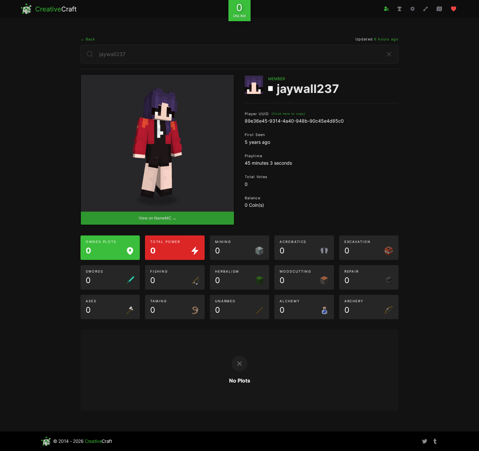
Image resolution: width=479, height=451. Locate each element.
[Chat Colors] (425, 9)
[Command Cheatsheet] (412, 9)
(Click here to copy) (288, 113)
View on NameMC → (157, 218)
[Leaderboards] (399, 9)
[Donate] (453, 8)
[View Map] (439, 8)
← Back (87, 39)
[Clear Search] (389, 54)
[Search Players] (386, 8)
